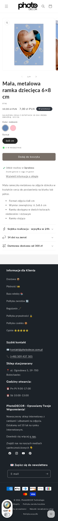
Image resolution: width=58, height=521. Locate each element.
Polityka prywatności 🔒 (19, 315)
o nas (33, 436)
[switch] (7, 514)
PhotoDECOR (27, 500)
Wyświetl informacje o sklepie (22, 176)
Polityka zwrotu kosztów (34, 504)
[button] (6, 6)
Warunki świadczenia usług (41, 509)
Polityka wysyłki (30, 514)
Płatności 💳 (13, 286)
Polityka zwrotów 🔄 (17, 301)
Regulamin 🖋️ (13, 308)
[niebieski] (5, 128)
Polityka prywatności (17, 509)
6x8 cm (10, 140)
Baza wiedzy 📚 (14, 293)
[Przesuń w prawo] (36, 76)
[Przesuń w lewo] (21, 76)
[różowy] (13, 128)
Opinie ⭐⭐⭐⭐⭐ (17, 330)
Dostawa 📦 (12, 279)
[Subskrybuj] (46, 474)
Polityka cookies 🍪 (16, 323)
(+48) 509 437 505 (21, 356)
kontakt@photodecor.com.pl (26, 349)
